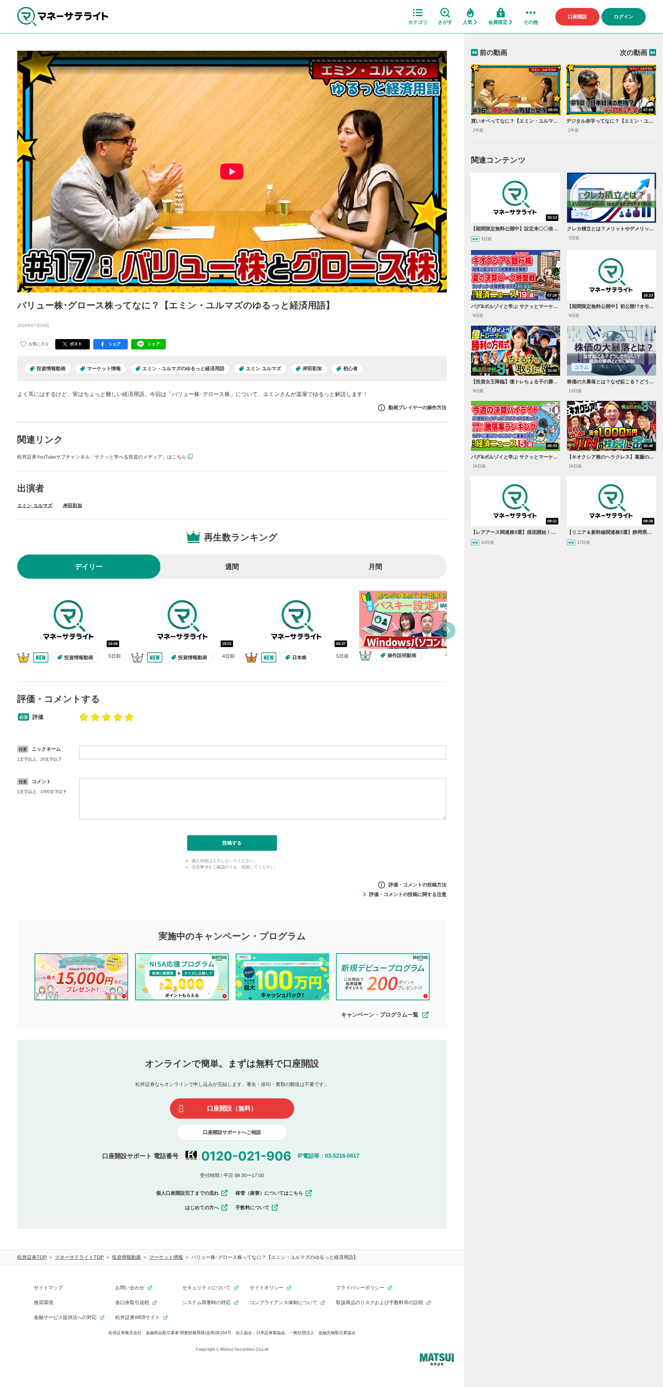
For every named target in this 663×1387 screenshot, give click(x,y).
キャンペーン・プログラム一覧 (380, 1015)
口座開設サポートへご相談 (232, 1132)
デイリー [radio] (89, 566)
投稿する (232, 843)
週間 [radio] (232, 566)
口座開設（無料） (232, 1108)
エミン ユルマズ (263, 368)
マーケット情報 (104, 368)
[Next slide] (446, 630)
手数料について (252, 1207)
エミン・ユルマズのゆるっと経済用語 (183, 368)
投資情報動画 (51, 368)
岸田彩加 (312, 368)
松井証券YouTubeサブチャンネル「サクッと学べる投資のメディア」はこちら (101, 457)
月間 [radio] (375, 566)
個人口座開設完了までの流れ (187, 1193)
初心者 (350, 368)
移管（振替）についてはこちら (269, 1193)
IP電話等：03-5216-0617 (328, 1156)
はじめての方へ (202, 1207)
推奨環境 (43, 1302)
